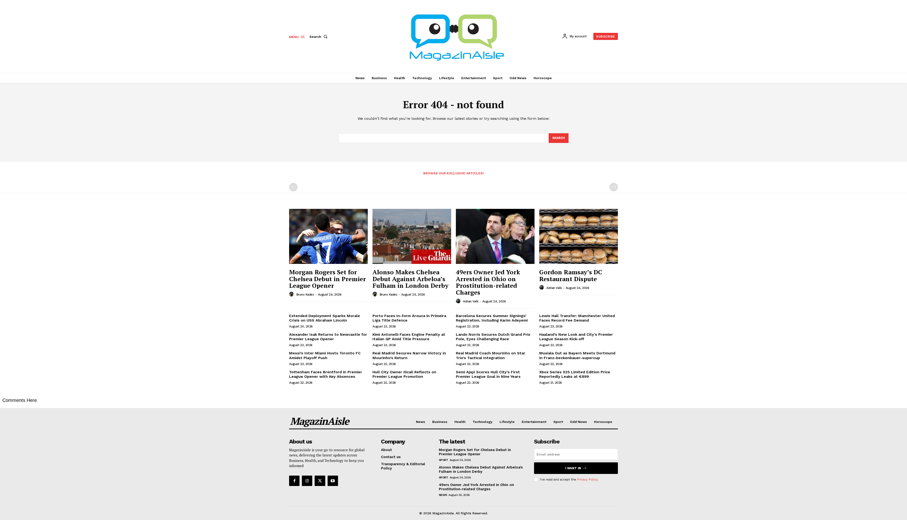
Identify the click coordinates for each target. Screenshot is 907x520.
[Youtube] (333, 481)
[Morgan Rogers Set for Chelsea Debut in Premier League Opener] (328, 236)
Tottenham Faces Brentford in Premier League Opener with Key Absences (325, 374)
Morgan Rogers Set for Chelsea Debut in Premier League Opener (327, 278)
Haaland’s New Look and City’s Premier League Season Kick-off (576, 336)
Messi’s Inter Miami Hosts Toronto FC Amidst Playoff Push (325, 355)
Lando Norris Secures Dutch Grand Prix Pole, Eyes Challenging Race (493, 336)
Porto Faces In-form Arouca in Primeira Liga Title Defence (409, 318)
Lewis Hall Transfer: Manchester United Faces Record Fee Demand (577, 318)
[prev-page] (293, 187)
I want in (573, 468)
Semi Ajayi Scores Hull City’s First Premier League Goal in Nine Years (488, 374)
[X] (320, 481)
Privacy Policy (587, 479)
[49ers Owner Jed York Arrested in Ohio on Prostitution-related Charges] (495, 236)
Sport (443, 460)
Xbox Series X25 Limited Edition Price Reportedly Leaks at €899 (574, 374)
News (443, 495)
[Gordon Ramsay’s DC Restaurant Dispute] (578, 236)
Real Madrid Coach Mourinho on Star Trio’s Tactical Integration (490, 355)
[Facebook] (294, 481)
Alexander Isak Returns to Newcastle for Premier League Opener (328, 336)
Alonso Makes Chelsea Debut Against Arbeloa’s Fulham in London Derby (410, 278)
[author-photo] (292, 294)
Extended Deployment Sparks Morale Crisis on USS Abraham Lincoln (324, 318)
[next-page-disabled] (613, 187)
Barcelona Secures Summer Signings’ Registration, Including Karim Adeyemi (492, 318)
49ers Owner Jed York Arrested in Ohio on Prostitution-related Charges (488, 282)
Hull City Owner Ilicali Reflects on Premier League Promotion (404, 374)
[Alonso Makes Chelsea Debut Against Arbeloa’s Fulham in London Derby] (411, 236)
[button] (319, 37)
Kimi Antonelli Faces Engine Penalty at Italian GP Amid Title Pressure (408, 336)
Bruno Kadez (305, 294)
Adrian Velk (471, 301)
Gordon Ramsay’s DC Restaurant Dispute (570, 275)
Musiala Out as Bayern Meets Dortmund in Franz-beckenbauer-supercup (577, 355)
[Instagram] (307, 481)
